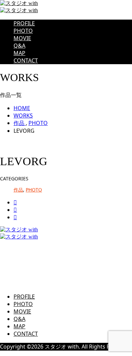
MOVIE (22, 38)
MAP (19, 53)
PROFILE (24, 23)
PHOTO (23, 30)
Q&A (19, 45)
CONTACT (26, 60)
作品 (18, 189)
